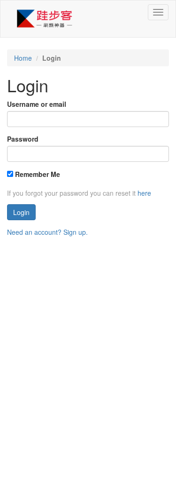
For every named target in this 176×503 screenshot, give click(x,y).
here (144, 193)
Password (22, 139)
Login (21, 212)
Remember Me (36, 174)
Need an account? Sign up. (47, 232)
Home (23, 58)
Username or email (36, 104)
